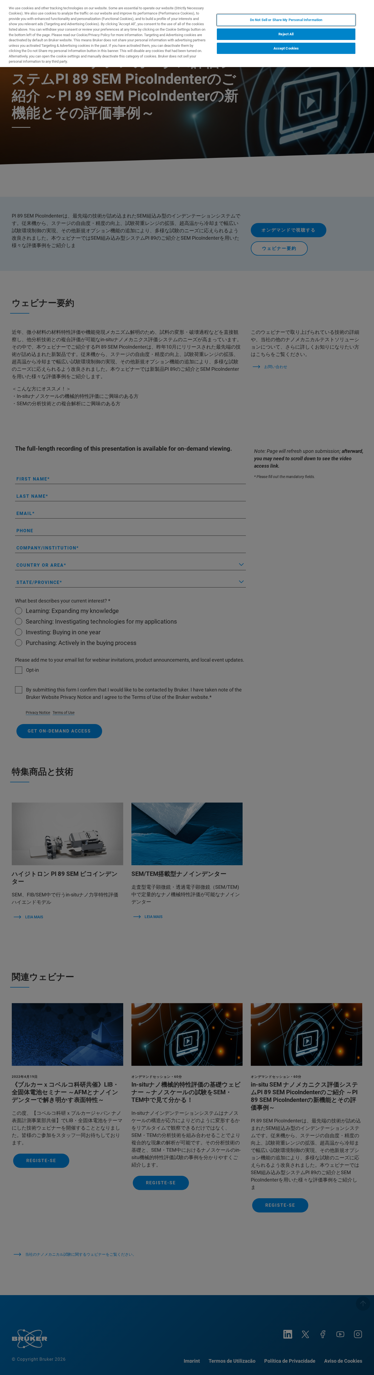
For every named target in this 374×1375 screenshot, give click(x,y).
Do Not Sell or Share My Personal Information (286, 20)
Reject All (286, 34)
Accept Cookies (286, 48)
